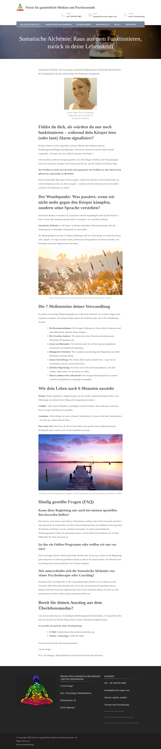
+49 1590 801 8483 (73, 16)
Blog (117, 24)
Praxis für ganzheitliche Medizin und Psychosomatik (60, 7)
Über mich (131, 24)
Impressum (107, 711)
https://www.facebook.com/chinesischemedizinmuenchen (121, 723)
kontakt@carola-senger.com (105, 16)
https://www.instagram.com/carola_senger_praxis (119, 717)
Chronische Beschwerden (58, 24)
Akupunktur (102, 24)
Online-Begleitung (29, 24)
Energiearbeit (83, 24)
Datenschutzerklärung (117, 711)
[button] (5, 744)
